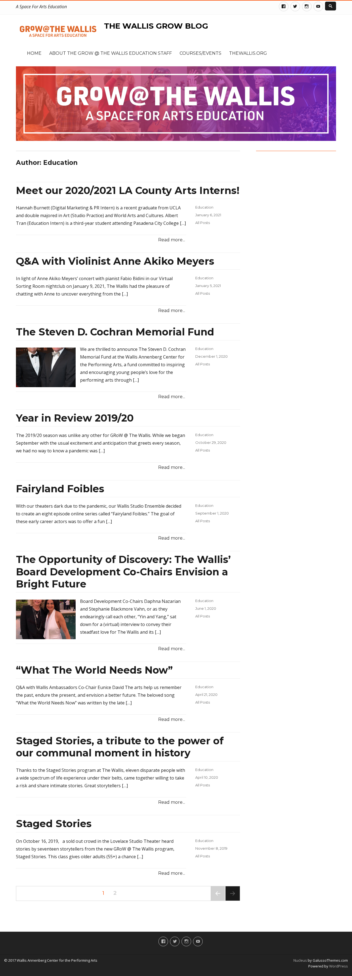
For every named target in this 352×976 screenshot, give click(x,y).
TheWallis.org (248, 53)
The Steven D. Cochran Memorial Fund (115, 332)
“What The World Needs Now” (94, 670)
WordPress (338, 966)
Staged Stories (54, 824)
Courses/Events (200, 53)
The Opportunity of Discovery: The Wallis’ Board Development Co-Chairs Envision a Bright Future (123, 571)
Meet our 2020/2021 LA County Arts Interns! (128, 190)
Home (34, 53)
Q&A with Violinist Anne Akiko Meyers (115, 261)
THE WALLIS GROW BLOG (156, 26)
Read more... (171, 239)
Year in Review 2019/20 (75, 418)
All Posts (202, 222)
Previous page (218, 900)
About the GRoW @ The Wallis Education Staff (110, 53)
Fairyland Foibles (60, 489)
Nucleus (300, 960)
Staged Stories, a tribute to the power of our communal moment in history (120, 747)
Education (204, 207)
